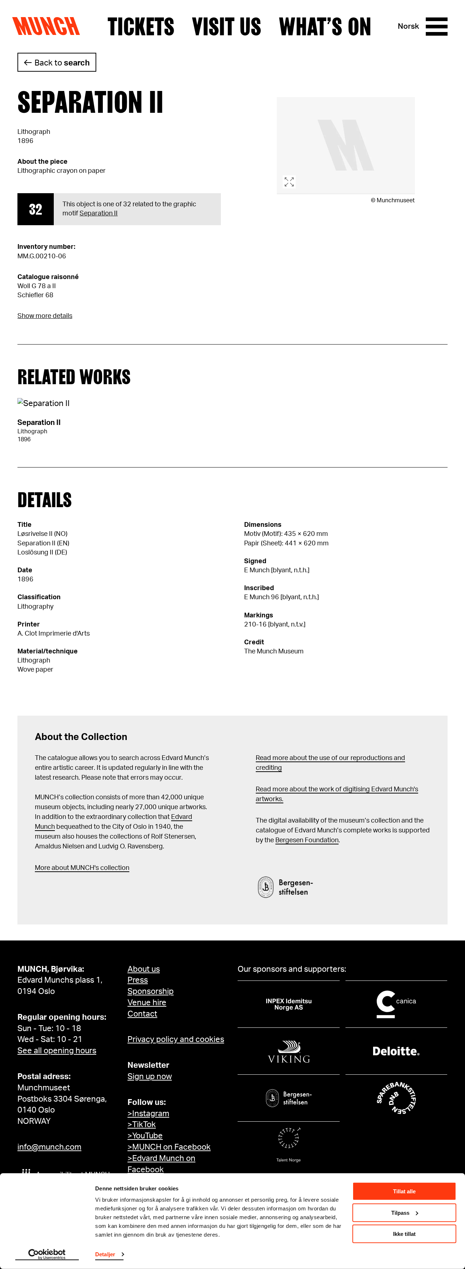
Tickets (141, 26)
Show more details (44, 316)
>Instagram (148, 1114)
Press (138, 980)
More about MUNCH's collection (82, 868)
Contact (142, 1014)
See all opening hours (56, 1051)
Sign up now (150, 1077)
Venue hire (147, 1003)
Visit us (226, 26)
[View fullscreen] (346, 145)
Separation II (99, 213)
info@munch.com (49, 1147)
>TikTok (142, 1125)
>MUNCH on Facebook (169, 1147)
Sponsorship (151, 991)
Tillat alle (404, 1191)
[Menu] (437, 26)
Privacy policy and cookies (176, 1039)
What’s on (325, 26)
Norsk (408, 26)
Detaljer (105, 1254)
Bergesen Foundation (307, 840)
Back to (62, 63)
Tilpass (400, 1212)
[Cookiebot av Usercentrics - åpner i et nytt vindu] (47, 1254)
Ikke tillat (404, 1234)
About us (144, 969)
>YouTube (145, 1136)
